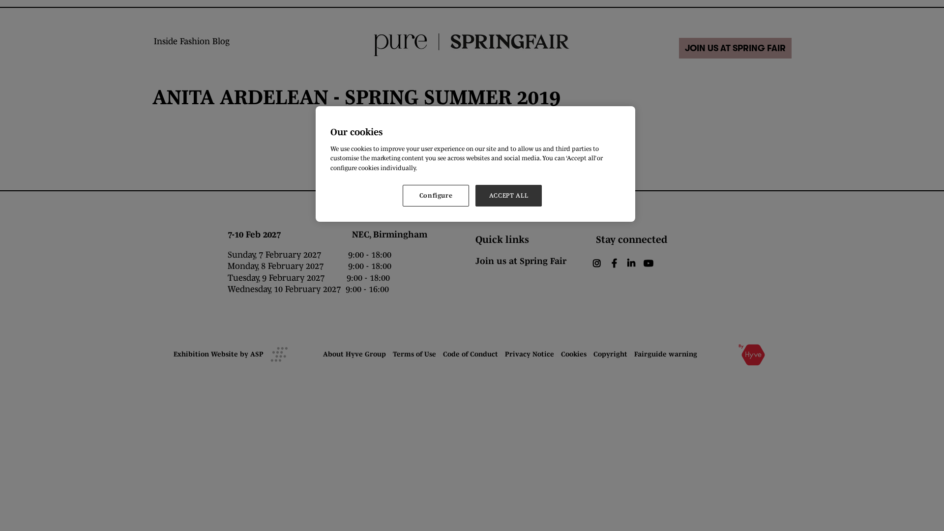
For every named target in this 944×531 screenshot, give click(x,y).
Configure (436, 195)
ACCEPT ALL (509, 195)
